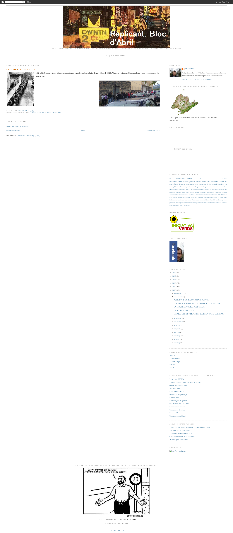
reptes (197, 203)
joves (199, 187)
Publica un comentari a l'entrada (17, 126)
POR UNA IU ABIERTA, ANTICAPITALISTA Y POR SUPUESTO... (198, 303)
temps (171, 205)
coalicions (218, 192)
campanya (203, 192)
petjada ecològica (174, 203)
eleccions (221, 184)
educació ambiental (184, 197)
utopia (181, 205)
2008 (174, 290)
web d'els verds (174, 388)
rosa (214, 203)
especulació (207, 197)
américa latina (190, 189)
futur (171, 187)
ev (218, 197)
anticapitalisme (198, 189)
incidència (181, 200)
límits (193, 200)
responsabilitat (203, 203)
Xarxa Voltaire (174, 358)
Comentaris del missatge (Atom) (28, 135)
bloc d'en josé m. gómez (178, 400)
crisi (49, 112)
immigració (186, 187)
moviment (219, 200)
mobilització (207, 200)
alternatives (35, 112)
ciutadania (182, 184)
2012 (174, 276)
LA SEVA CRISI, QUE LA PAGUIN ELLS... (189, 307)
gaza (225, 197)
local (186, 200)
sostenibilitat (222, 179)
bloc (187, 192)
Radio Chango (174, 361)
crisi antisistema (212, 195)
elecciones (194, 197)
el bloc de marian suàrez (178, 385)
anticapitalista (207, 189)
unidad (171, 189)
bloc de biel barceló (176, 391)
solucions (224, 203)
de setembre (178, 321)
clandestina (210, 192)
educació (214, 184)
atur (44, 112)
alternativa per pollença (178, 394)
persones (57, 112)
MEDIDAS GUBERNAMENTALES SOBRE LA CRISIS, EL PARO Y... (199, 314)
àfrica (188, 205)
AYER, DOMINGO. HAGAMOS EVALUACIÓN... (191, 300)
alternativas (182, 189)
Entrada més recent (13, 130)
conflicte (185, 195)
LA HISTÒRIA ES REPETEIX (185, 310)
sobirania (218, 203)
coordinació (192, 195)
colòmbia (224, 192)
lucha (189, 200)
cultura (190, 178)
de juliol (177, 328)
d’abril (177, 339)
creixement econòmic (202, 195)
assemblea (173, 181)
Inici (83, 130)
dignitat (209, 184)
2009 (174, 286)
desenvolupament (200, 184)
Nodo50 (172, 355)
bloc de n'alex (174, 413)
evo (226, 184)
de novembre (179, 296)
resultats (210, 203)
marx (201, 200)
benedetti (178, 192)
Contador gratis (116, 530)
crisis (207, 179)
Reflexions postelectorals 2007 (180, 433)
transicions (176, 205)
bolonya (192, 192)
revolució (222, 187)
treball (221, 181)
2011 (174, 279)
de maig (177, 335)
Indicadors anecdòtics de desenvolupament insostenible (189, 427)
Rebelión (172, 368)
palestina (208, 187)
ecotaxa (175, 197)
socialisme (206, 181)
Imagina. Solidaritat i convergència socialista (185, 382)
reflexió (198, 181)
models (213, 200)
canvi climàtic (183, 181)
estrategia (214, 197)
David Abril (190, 69)
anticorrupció (216, 189)
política (192, 181)
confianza (180, 195)
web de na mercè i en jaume (179, 403)
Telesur (172, 364)
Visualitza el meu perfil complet (197, 79)
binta (183, 192)
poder (181, 203)
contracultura (199, 179)
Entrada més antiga (153, 130)
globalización (177, 187)
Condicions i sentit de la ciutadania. (182, 436)
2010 (174, 283)
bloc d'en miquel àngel (177, 416)
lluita (203, 187)
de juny (177, 332)
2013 (174, 272)
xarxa (185, 205)
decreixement (190, 184)
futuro (221, 197)
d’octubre (178, 318)
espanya (200, 197)
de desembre (179, 293)
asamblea (172, 192)
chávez (176, 184)
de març (177, 342)
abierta (176, 189)
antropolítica (223, 189)
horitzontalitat (173, 200)
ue (226, 187)
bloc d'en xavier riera (177, 410)
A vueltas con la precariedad (179, 430)
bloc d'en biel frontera (177, 406)
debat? (220, 195)
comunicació (173, 195)
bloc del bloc (174, 397)
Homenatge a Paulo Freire (178, 439)
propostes (215, 187)
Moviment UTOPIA (176, 379)
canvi (171, 184)
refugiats (186, 203)
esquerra (213, 179)
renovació (192, 203)
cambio (197, 192)
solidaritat (214, 181)
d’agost (177, 325)
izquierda (193, 187)
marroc (197, 200)
